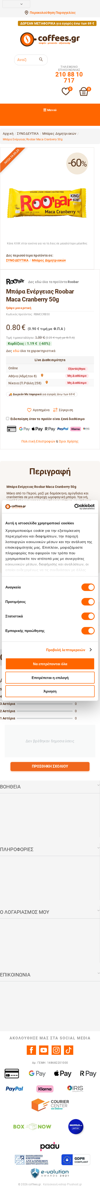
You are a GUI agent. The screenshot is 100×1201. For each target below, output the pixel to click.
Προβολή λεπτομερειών (65, 650)
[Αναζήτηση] (41, 59)
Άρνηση (50, 691)
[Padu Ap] (50, 1146)
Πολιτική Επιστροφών (38, 441)
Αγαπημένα (41, 410)
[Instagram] (56, 1054)
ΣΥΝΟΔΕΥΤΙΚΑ (28, 133)
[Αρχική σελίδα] (50, 45)
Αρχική (8, 133)
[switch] (88, 602)
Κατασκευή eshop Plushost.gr (62, 1184)
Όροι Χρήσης (69, 441)
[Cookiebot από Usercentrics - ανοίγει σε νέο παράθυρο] (74, 507)
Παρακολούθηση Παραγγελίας (53, 13)
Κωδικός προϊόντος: (19, 314)
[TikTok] (68, 1054)
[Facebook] (31, 1054)
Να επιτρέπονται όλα (50, 664)
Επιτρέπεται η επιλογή (50, 677)
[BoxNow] (32, 1126)
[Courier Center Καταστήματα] (50, 1105)
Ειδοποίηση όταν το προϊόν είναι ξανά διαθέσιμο (47, 419)
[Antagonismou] (32, 1159)
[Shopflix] (76, 1126)
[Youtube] (43, 1054)
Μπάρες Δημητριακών (59, 133)
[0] (66, 94)
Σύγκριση (66, 410)
